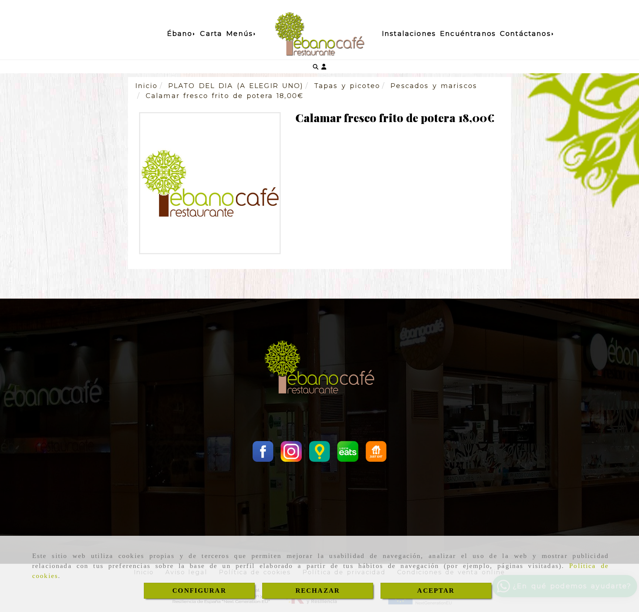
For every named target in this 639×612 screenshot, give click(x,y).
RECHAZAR (317, 590)
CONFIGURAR (199, 590)
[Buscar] (315, 66)
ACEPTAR (435, 590)
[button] (324, 66)
